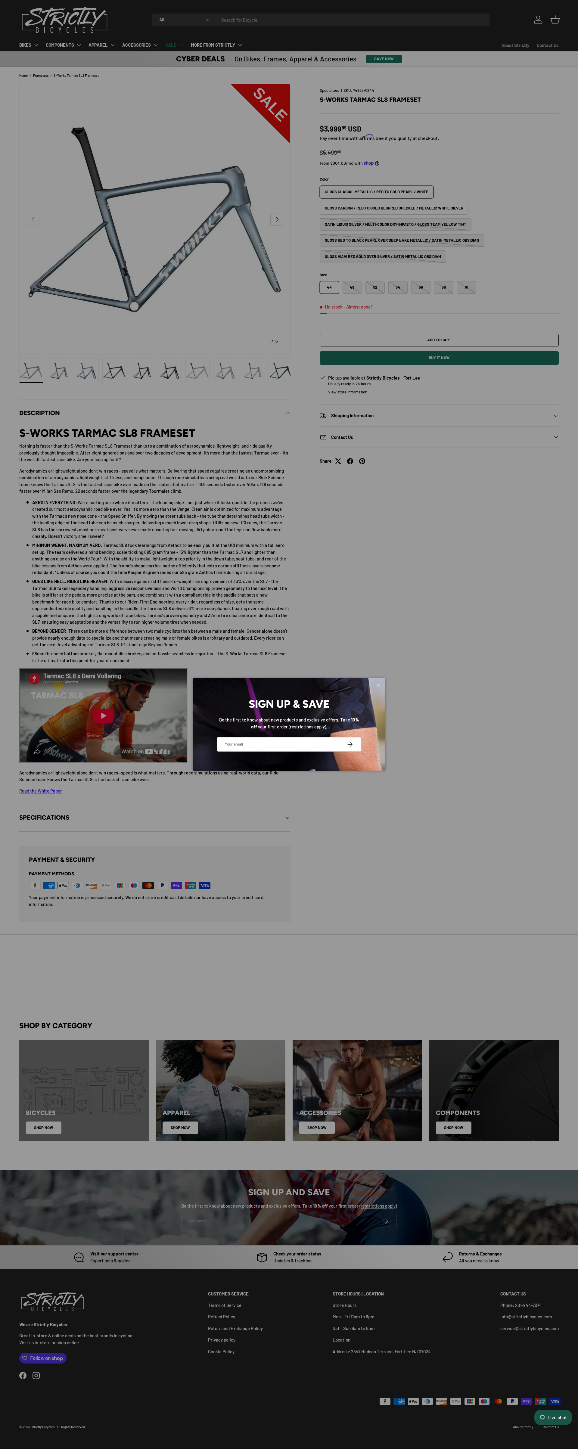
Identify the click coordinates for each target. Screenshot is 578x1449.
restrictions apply (307, 726)
